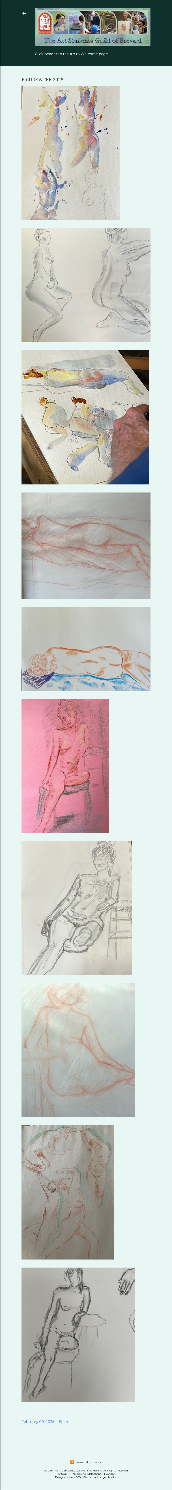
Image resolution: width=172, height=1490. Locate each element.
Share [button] (64, 1422)
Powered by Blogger (89, 1462)
